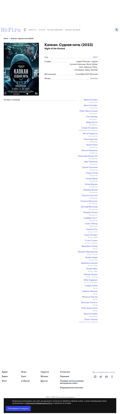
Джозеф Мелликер (89, 207)
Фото (4, 381)
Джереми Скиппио (89, 263)
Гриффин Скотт (91, 218)
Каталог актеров (72, 30)
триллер (94, 78)
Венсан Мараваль (90, 150)
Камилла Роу (92, 229)
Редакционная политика (71, 388)
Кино (6, 38)
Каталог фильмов (55, 30)
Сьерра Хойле (91, 286)
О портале (65, 372)
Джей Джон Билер (90, 246)
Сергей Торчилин (90, 167)
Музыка (44, 376)
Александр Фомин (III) (88, 156)
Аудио (5, 372)
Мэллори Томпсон (89, 302)
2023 (95, 57)
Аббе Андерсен (91, 280)
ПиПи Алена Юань (89, 308)
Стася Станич (91, 241)
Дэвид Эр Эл (92, 122)
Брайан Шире (91, 257)
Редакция (64, 376)
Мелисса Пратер (90, 297)
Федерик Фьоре (90, 190)
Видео (5, 376)
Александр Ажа (91, 139)
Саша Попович (91, 235)
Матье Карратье (90, 133)
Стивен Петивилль (89, 128)
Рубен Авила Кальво (89, 111)
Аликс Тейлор (91, 224)
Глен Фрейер (92, 117)
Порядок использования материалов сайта (72, 382)
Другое (44, 381)
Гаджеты (45, 372)
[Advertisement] (51, 339)
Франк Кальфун (91, 100)
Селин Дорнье (91, 184)
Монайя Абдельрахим (88, 252)
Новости (32, 30)
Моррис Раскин (91, 212)
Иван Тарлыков (91, 162)
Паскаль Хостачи (90, 195)
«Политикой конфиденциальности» (38, 403)
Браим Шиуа (92, 145)
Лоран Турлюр (91, 319)
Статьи (42, 30)
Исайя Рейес (92, 269)
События (25, 381)
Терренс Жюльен (90, 291)
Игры (23, 372)
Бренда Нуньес (91, 274)
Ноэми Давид (92, 179)
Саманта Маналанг (89, 201)
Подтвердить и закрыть (18, 409)
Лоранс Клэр (92, 173)
